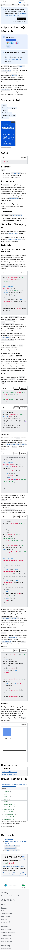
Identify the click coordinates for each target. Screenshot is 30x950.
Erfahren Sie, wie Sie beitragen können (14, 866)
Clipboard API (8, 839)
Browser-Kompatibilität (8, 115)
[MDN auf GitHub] (2, 900)
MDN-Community (6, 930)
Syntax (4, 105)
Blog (2, 911)
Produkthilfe (4, 922)
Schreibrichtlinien (6, 935)
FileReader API (13, 637)
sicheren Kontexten (16, 55)
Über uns (3, 908)
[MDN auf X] (8, 900)
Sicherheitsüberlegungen (9, 108)
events (6, 633)
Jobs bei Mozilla (6, 913)
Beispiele (4, 110)
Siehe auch (5, 118)
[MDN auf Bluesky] (5, 900)
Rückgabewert (7, 181)
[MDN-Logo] (4, 893)
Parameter (5, 167)
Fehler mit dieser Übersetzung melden (13, 875)
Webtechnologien (6, 949)
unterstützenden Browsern (13, 59)
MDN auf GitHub (6, 941)
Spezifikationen (6, 113)
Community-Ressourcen (8, 932)
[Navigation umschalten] (27, 2)
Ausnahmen (6, 212)
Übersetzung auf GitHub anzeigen (12, 873)
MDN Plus (4, 919)
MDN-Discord (5, 938)
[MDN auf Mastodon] (11, 900)
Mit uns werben (5, 916)
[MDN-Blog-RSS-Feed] (14, 900)
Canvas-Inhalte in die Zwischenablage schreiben (13, 354)
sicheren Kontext (13, 233)
